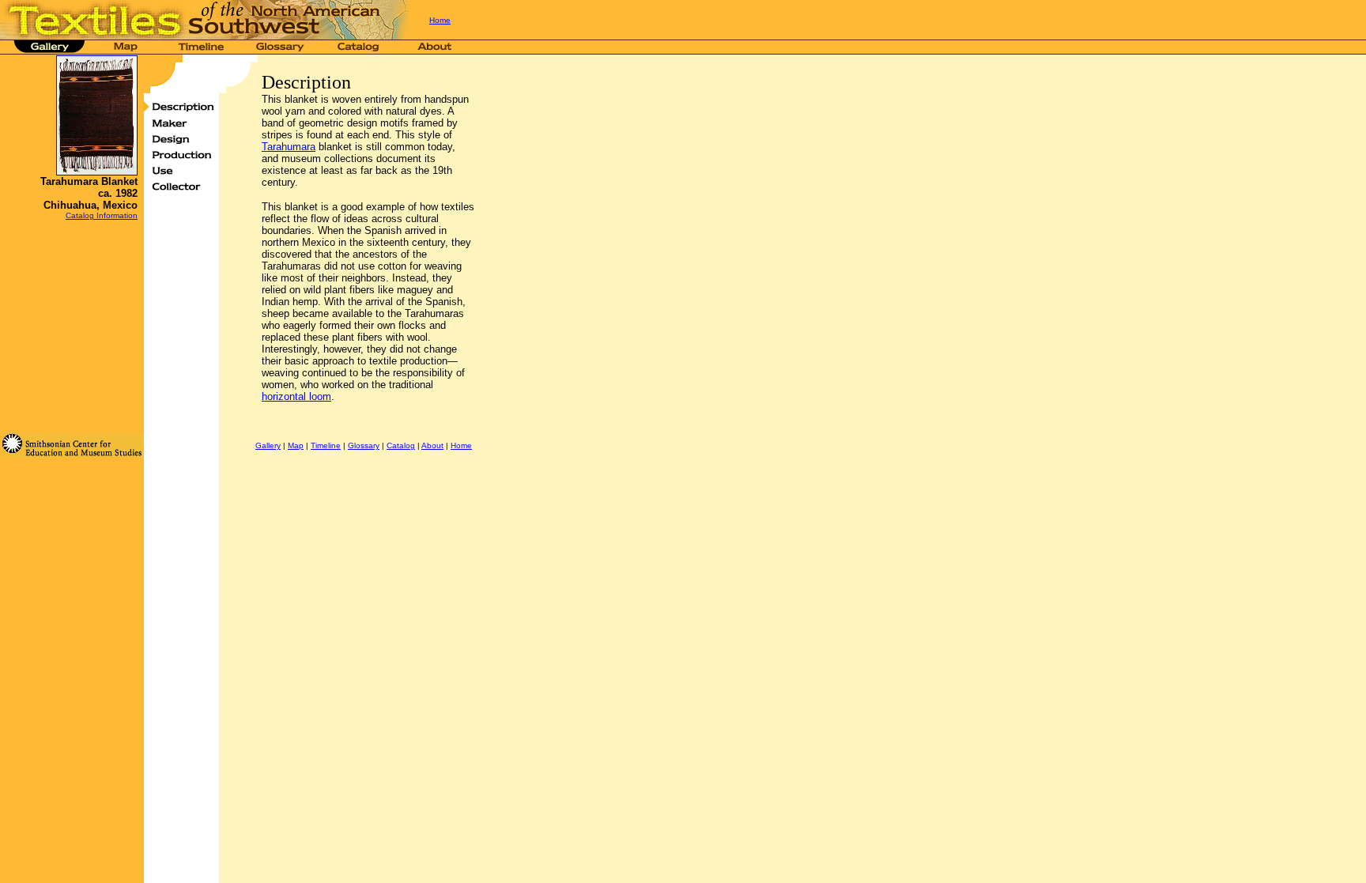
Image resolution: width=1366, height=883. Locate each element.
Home (440, 20)
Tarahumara (288, 147)
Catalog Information (102, 215)
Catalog (401, 445)
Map (296, 445)
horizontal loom (296, 396)
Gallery (268, 445)
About (432, 445)
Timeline (326, 445)
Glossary (363, 445)
